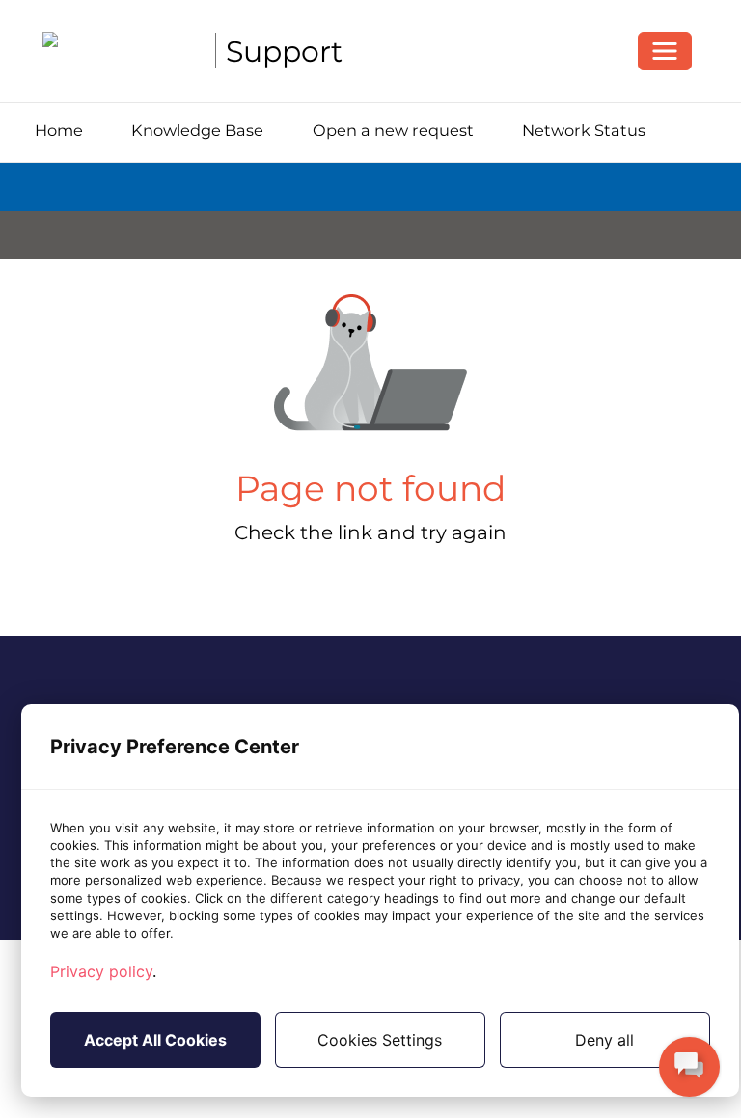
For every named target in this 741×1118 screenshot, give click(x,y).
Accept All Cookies (155, 1040)
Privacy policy (101, 971)
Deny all (604, 1040)
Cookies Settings (379, 1040)
